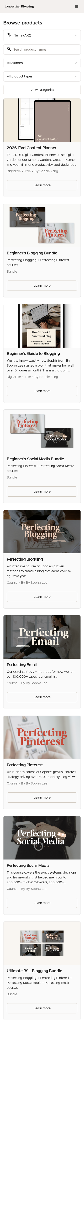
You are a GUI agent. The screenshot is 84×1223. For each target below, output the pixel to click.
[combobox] (42, 35)
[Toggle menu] (77, 6)
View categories (42, 90)
